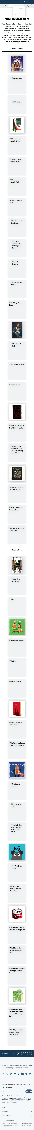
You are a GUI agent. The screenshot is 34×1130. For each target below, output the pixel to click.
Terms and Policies (7, 1116)
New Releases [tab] (17, 48)
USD (19, 11)
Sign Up (29, 1091)
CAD (19, 13)
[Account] (27, 6)
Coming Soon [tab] (17, 550)
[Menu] (3, 5)
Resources (5, 1111)
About (3, 1107)
